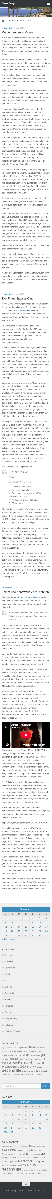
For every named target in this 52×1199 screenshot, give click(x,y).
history (5, 1059)
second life (11, 1070)
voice (10, 1075)
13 (12, 927)
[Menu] (48, 3)
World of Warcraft (12, 1031)
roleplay (39, 1067)
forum (21, 1055)
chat (43, 1048)
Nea (4, 304)
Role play (7, 28)
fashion (34, 1051)
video (37, 1070)
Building (8, 955)
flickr (12, 1055)
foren (16, 1055)
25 (46, 931)
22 (26, 931)
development (9, 1051)
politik (41, 1063)
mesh (35, 1059)
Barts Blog (8, 3)
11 (46, 922)
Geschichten (10, 993)
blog (15, 1047)
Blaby (4, 307)
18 (46, 927)
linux (31, 1059)
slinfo (28, 1071)
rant (19, 1067)
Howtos (8, 999)
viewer (45, 1070)
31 (40, 935)
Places (8, 1012)
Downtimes (10, 968)
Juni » (12, 939)
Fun (6, 980)
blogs (20, 1048)
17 (40, 927)
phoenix (36, 1063)
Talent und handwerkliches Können (25, 592)
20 (12, 931)
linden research (24, 1059)
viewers (4, 1075)
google (38, 1055)
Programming (11, 1018)
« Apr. (5, 939)
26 (5, 935)
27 (12, 935)
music (5, 1062)
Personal (7, 587)
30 (33, 935)
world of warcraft (27, 1074)
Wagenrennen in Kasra (17, 32)
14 (19, 927)
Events (8, 974)
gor (43, 1055)
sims (24, 1071)
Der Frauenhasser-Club (17, 298)
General (8, 987)
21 (19, 931)
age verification (7, 1048)
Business (9, 961)
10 (40, 922)
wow (38, 1074)
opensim (13, 1062)
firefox (40, 1051)
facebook (27, 1051)
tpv (32, 1071)
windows (16, 1075)
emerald (20, 1051)
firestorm (6, 1055)
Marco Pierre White (28, 597)
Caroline (22, 310)
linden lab (13, 1058)
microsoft (42, 1059)
